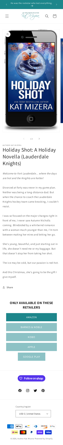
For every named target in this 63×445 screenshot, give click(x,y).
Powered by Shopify (44, 438)
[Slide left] (24, 139)
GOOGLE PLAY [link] (31, 356)
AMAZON (31, 317)
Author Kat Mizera (26, 438)
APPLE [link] (31, 347)
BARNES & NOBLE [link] (31, 327)
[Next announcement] (56, 4)
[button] (7, 16)
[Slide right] (39, 139)
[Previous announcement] (6, 4)
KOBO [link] (31, 337)
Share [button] (10, 287)
